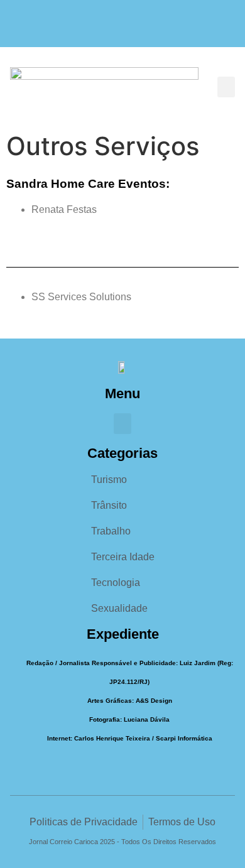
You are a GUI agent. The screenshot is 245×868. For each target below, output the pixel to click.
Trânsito (109, 505)
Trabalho (111, 531)
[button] (226, 87)
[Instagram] (123, 30)
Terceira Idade (123, 556)
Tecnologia (115, 582)
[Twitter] (147, 30)
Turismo (109, 479)
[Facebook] (98, 30)
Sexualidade (119, 608)
